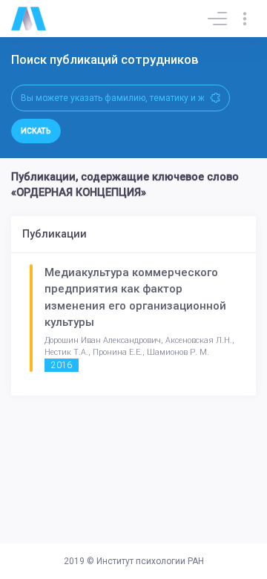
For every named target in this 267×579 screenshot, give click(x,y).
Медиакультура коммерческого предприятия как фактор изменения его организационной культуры (135, 298)
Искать (36, 131)
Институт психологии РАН (150, 561)
